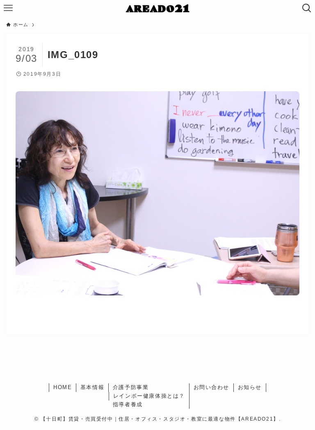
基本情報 (92, 387)
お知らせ (250, 387)
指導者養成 (128, 404)
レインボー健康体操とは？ (149, 396)
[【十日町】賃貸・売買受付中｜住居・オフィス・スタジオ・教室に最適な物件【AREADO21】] (158, 8)
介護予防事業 (131, 387)
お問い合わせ (212, 387)
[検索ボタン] (307, 8)
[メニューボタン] (8, 8)
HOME (62, 387)
